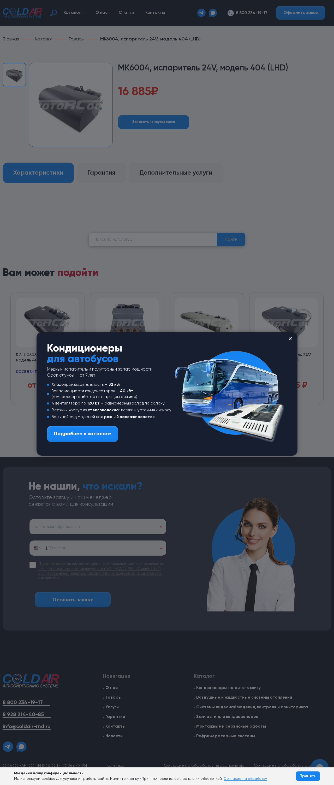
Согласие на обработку (245, 779)
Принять (308, 776)
